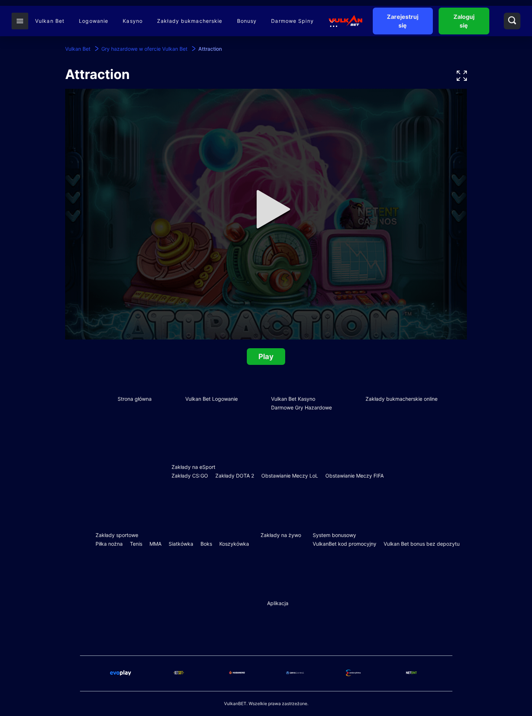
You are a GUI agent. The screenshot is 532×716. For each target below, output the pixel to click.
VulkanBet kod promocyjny (344, 544)
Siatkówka (181, 544)
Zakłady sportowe (117, 535)
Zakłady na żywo (281, 535)
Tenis (136, 544)
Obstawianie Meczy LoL (289, 476)
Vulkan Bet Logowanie (211, 399)
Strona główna (135, 399)
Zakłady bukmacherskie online (402, 399)
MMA (155, 544)
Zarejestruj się (402, 21)
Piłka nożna (109, 544)
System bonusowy (334, 535)
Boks (206, 544)
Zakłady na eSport (193, 467)
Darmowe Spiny (292, 21)
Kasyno (133, 21)
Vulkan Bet (49, 21)
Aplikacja (277, 603)
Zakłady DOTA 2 (234, 476)
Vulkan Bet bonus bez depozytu (422, 544)
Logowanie (93, 21)
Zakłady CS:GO (190, 476)
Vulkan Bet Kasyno (293, 399)
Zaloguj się (463, 21)
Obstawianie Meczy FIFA (354, 476)
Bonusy (247, 21)
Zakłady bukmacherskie (190, 21)
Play (266, 356)
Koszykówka (234, 544)
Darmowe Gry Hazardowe (301, 407)
